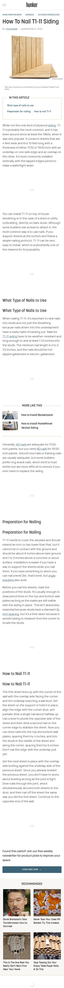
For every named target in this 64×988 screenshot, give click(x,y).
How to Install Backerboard (37, 415)
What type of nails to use (20, 106)
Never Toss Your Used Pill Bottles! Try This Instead (47, 921)
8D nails (42, 449)
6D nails (21, 444)
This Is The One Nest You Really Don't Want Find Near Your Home (16, 966)
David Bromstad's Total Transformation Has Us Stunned (15, 923)
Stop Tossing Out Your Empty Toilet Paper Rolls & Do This (46, 966)
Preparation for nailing (19, 112)
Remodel (29, 15)
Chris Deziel (11, 29)
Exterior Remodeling (49, 15)
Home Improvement (12, 15)
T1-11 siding (9, 336)
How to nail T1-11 (42, 112)
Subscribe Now (30, 869)
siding (52, 125)
